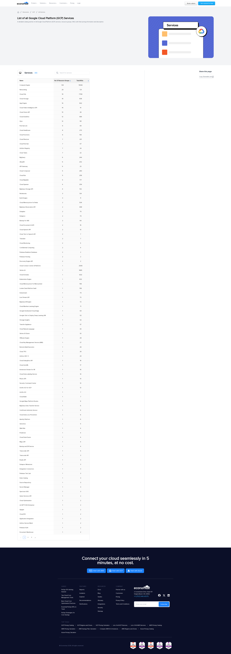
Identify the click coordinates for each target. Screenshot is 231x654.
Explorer (82, 597)
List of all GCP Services (120, 625)
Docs (99, 590)
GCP (33, 12)
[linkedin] (168, 595)
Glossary (100, 600)
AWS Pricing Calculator (68, 629)
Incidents (82, 593)
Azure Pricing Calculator (68, 632)
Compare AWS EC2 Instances (109, 629)
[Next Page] (35, 537)
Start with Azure (136, 571)
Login (78, 3)
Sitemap (100, 611)
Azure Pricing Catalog (147, 629)
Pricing (72, 3)
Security (100, 608)
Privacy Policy (120, 600)
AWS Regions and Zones (129, 629)
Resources (26, 12)
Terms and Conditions (122, 604)
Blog (99, 593)
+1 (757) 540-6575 (141, 596)
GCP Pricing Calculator (103, 625)
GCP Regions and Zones (84, 625)
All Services (41, 12)
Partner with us (120, 590)
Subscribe (164, 604)
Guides (100, 597)
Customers (119, 593)
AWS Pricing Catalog (155, 625)
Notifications (83, 604)
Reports (81, 590)
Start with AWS (98, 571)
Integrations (101, 604)
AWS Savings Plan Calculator (87, 629)
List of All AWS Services (138, 625)
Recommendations (85, 600)
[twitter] (164, 595)
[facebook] (159, 595)
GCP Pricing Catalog (67, 625)
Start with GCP (117, 571)
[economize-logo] (22, 3)
